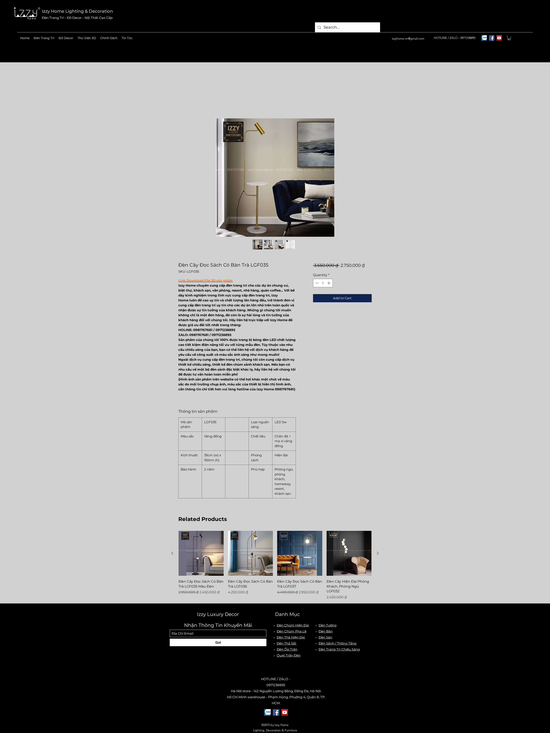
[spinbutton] (322, 284)
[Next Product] (377, 553)
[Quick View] (201, 554)
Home (183, 103)
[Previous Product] (172, 553)
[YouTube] (499, 38)
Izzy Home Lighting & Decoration (77, 11)
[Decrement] (316, 284)
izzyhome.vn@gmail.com (408, 38)
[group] (275, 566)
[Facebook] (491, 38)
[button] (44, 38)
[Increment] (329, 284)
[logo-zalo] (484, 38)
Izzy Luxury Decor (218, 615)
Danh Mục (287, 615)
